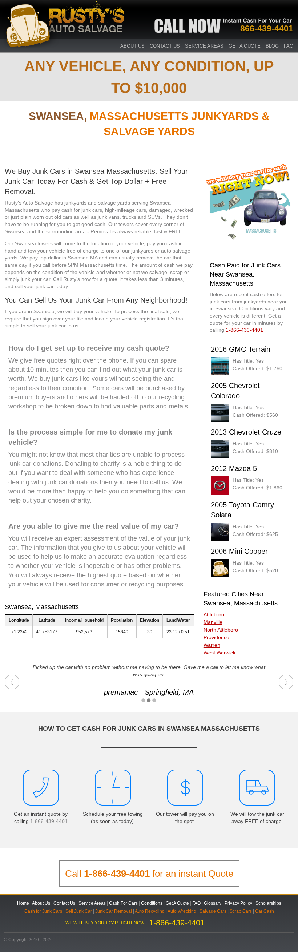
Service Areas (204, 46)
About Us (132, 46)
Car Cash (264, 911)
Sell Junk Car (78, 911)
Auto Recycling (150, 911)
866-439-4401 (266, 28)
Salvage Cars (213, 911)
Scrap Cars (241, 911)
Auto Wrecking (182, 911)
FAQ (288, 46)
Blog (272, 46)
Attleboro (214, 614)
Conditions (151, 903)
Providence (216, 637)
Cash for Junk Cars (43, 911)
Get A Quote (245, 46)
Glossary (212, 903)
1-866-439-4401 (49, 821)
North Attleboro (221, 630)
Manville (213, 622)
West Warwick (219, 652)
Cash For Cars (123, 903)
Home (23, 903)
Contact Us (165, 46)
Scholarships (268, 903)
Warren (212, 645)
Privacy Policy (238, 903)
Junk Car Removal (113, 911)
